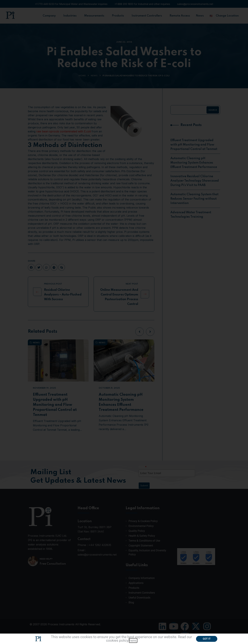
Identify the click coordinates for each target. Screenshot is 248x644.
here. (133, 640)
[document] (124, 322)
